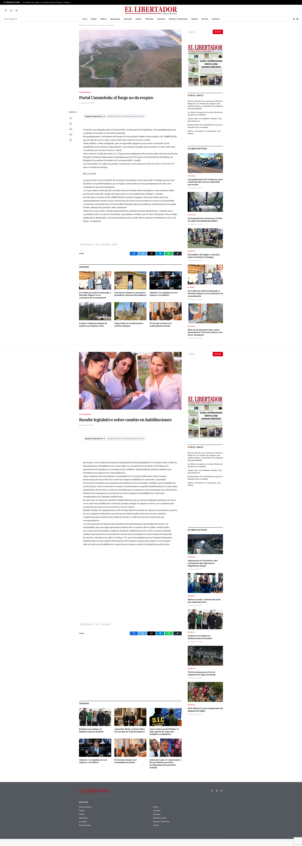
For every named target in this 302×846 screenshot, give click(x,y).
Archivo (205, 19)
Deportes (161, 19)
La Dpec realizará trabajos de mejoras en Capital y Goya (93, 324)
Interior (139, 19)
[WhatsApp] (70, 140)
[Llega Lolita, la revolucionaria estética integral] (130, 311)
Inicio (84, 19)
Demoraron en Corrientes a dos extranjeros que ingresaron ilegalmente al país (203, 563)
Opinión (194, 19)
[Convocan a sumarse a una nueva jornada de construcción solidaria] (130, 280)
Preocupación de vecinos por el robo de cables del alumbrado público (205, 219)
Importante (105, 244)
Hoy (97, 244)
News (115, 244)
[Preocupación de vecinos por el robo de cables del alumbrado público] (205, 202)
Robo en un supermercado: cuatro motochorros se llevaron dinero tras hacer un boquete (205, 332)
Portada (81, 25)
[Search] (294, 19)
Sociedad (128, 19)
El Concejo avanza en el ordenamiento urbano (160, 324)
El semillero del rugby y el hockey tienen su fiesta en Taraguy (204, 255)
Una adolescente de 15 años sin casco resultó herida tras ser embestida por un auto (205, 182)
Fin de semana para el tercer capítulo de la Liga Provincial (201, 673)
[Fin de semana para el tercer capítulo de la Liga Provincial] (205, 656)
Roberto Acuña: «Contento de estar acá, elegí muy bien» (204, 600)
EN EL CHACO (196, 95)
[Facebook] (70, 118)
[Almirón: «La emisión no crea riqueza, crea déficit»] (165, 280)
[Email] (70, 129)
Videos (94, 19)
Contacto (216, 19)
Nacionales (115, 19)
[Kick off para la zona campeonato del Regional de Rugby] (205, 692)
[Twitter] (70, 123)
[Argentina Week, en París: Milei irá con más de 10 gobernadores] (130, 717)
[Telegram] (70, 134)
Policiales (149, 19)
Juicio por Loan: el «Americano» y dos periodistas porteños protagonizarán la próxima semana (165, 764)
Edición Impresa (85, 92)
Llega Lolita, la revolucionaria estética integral (128, 324)
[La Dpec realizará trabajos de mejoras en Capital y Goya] (95, 311)
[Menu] (297, 19)
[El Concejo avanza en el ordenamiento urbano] (165, 311)
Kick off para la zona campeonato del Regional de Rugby (205, 709)
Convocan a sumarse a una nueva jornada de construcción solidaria (130, 293)
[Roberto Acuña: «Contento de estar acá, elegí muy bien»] (205, 583)
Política (103, 19)
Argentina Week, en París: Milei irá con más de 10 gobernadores (129, 730)
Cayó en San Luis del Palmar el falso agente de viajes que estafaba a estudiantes (163, 731)
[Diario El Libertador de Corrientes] (151, 10)
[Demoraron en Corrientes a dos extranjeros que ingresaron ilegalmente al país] (205, 544)
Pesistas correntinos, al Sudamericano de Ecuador (91, 730)
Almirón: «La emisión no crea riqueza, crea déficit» (163, 293)
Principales (105, 624)
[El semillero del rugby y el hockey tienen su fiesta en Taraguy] (205, 238)
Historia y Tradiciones (178, 19)
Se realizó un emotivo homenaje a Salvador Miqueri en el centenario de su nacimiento (52, 2)
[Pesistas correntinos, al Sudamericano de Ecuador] (95, 717)
